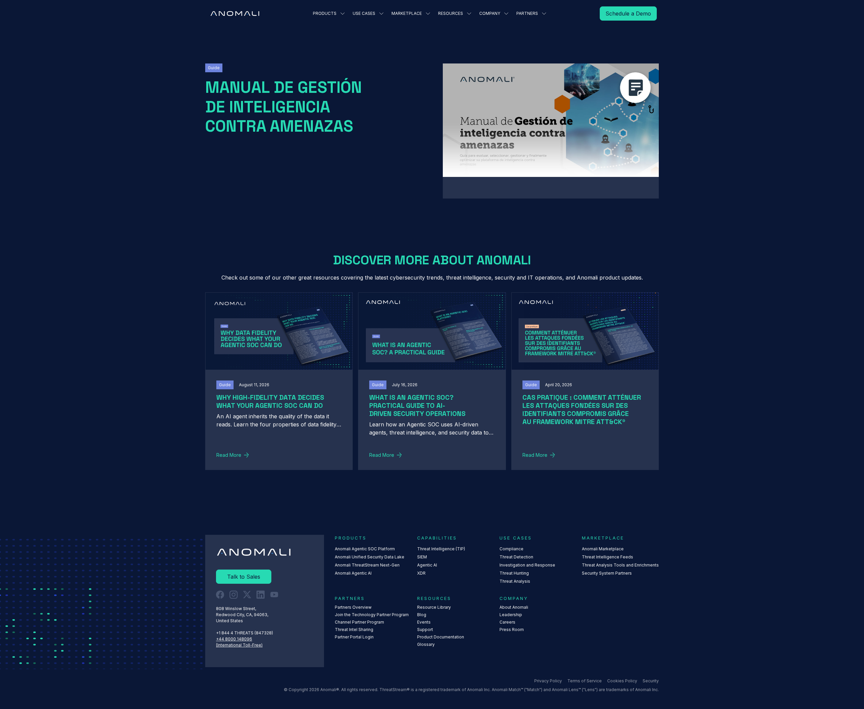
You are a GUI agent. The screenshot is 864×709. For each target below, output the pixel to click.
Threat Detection (516, 556)
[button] (329, 13)
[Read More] (628, 13)
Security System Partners (607, 573)
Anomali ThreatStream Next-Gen (367, 565)
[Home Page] (235, 13)
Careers (507, 622)
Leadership (511, 614)
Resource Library (434, 607)
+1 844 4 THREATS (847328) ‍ (245, 632)
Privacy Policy (548, 680)
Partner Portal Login (354, 636)
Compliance (511, 548)
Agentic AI (427, 565)
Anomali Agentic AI (353, 573)
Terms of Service (584, 680)
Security (651, 680)
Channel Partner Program (359, 622)
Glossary (426, 644)
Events (424, 622)
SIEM (422, 556)
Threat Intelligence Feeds (607, 556)
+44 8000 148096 (234, 638)
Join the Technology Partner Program (372, 614)
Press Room (512, 629)
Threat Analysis (515, 581)
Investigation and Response (527, 565)
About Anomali (514, 607)
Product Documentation (440, 636)
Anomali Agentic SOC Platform (365, 548)
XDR (421, 573)
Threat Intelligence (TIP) (441, 548)
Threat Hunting (514, 573)
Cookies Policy (622, 680)
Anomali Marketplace (603, 548)
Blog (421, 614)
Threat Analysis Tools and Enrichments (620, 565)
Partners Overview (353, 607)
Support (425, 629)
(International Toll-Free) (239, 645)
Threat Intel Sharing (354, 629)
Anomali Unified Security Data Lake (369, 556)
